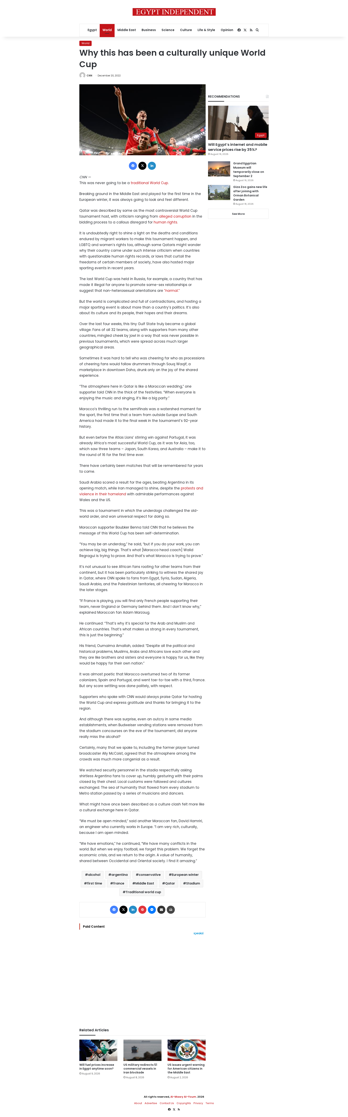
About (138, 1103)
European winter (185, 874)
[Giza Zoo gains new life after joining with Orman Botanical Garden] (219, 192)
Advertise (151, 1103)
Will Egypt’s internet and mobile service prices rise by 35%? (237, 147)
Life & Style (206, 30)
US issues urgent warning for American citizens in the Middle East (186, 1068)
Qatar (170, 883)
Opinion (227, 30)
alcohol (94, 874)
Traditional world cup (143, 892)
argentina (119, 874)
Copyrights (184, 1103)
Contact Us (167, 1103)
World (107, 30)
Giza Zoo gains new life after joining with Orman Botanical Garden (250, 193)
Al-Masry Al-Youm (183, 1097)
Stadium (193, 883)
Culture (186, 30)
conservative (150, 874)
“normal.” (172, 290)
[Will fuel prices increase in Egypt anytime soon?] (98, 1050)
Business (149, 30)
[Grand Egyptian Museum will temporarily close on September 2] (219, 168)
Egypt (92, 30)
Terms (210, 1103)
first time (94, 883)
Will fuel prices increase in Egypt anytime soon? (96, 1067)
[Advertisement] (142, 979)
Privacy (198, 1103)
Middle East (126, 30)
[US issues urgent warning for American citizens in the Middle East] (187, 1050)
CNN (89, 75)
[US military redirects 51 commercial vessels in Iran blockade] (142, 1050)
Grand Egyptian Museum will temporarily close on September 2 (248, 169)
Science (168, 30)
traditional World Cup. (149, 182)
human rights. (166, 222)
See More (238, 214)
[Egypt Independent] (174, 12)
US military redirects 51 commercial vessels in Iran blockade (140, 1068)
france (118, 883)
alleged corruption (175, 216)
